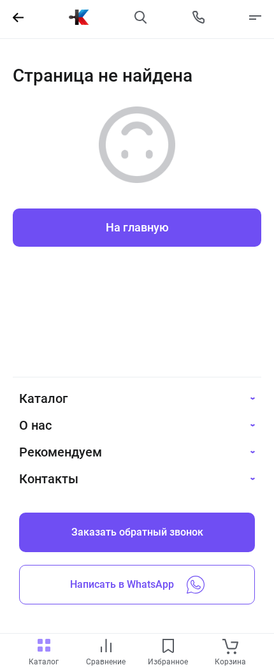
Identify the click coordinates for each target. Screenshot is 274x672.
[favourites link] (168, 647)
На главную (137, 227)
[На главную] (79, 17)
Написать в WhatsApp (122, 584)
